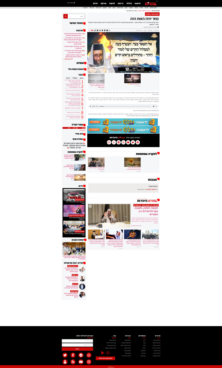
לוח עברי (85, 8)
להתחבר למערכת (151, 189)
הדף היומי (98, 8)
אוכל (109, 8)
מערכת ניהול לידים (111, 343)
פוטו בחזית (120, 8)
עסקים (131, 8)
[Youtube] (80, 361)
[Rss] (73, 361)
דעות (114, 8)
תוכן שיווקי (143, 356)
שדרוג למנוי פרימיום (126, 345)
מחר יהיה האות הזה (144, 18)
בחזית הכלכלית (156, 348)
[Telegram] (80, 355)
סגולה (149, 27)
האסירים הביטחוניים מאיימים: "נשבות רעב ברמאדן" (73, 117)
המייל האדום (127, 348)
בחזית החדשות (156, 343)
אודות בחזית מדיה (126, 356)
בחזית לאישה (157, 351)
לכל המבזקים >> (68, 59)
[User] (65, 361)
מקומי (136, 8)
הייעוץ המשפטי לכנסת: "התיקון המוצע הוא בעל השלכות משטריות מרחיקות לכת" (72, 104)
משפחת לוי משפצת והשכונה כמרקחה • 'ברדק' (73, 94)
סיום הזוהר (145, 27)
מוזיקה (105, 8)
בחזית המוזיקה (156, 356)
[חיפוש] (65, 16)
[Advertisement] (111, 313)
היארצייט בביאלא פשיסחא (73, 112)
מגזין (126, 8)
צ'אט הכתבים (153, 8)
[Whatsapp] (88, 355)
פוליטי (141, 8)
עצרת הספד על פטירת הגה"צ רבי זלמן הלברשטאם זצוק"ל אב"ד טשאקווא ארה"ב (73, 86)
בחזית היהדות (156, 11)
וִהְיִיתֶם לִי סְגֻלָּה (142, 11)
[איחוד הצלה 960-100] (123, 125)
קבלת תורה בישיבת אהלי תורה (72, 90)
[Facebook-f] (73, 355)
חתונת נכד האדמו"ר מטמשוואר (72, 108)
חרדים (146, 8)
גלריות (144, 348)
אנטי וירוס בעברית (111, 345)
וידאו (144, 340)
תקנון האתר (128, 353)
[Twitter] (65, 355)
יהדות (148, 11)
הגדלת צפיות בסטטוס (110, 348)
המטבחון (143, 351)
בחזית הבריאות (156, 345)
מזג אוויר (91, 8)
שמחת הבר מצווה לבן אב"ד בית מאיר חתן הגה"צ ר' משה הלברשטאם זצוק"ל (73, 81)
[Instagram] (88, 361)
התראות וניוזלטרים (126, 343)
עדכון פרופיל (128, 340)
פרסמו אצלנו (127, 351)
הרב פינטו (153, 27)
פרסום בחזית (112, 340)
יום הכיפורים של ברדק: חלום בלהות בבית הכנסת (73, 99)
